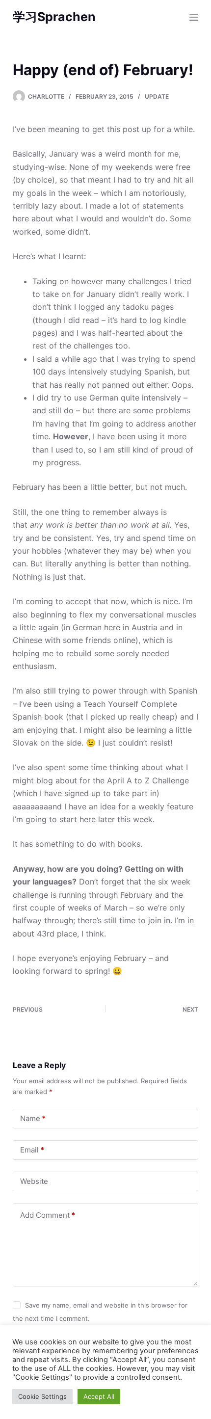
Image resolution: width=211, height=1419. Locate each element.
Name (33, 1118)
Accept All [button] (98, 1396)
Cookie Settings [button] (42, 1396)
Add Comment (47, 1215)
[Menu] (193, 17)
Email (32, 1149)
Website (34, 1181)
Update (157, 96)
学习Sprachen (54, 16)
